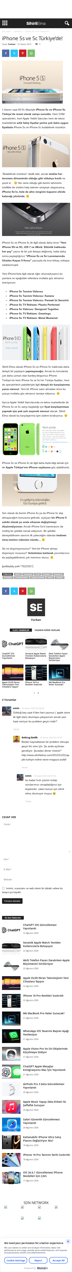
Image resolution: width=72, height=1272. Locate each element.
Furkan (11, 44)
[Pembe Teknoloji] (28, 1225)
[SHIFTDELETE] (11, 1213)
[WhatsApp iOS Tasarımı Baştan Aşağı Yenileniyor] (11, 1036)
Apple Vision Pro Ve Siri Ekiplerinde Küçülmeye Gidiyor (45, 1050)
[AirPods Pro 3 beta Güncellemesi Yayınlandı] (11, 1089)
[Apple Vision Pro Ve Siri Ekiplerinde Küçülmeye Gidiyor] (11, 1054)
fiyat (37, 574)
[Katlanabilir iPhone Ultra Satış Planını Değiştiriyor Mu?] (11, 1142)
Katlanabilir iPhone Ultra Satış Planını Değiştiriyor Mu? (42, 1138)
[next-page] (38, 693)
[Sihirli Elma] (28, 1213)
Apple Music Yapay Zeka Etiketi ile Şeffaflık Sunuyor (44, 1103)
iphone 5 (47, 574)
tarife (50, 577)
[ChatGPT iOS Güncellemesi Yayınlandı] (12, 644)
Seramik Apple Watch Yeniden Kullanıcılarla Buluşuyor (35, 655)
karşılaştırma (37, 577)
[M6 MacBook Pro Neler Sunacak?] (59, 672)
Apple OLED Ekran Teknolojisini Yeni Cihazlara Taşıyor (11, 684)
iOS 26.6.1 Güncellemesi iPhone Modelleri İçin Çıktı (43, 1174)
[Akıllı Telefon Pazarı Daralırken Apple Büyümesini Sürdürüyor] (59, 644)
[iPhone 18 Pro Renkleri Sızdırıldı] (36, 672)
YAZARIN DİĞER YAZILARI (47, 630)
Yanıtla (16, 729)
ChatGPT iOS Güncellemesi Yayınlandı (8, 655)
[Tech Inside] (62, 1213)
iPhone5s (8, 577)
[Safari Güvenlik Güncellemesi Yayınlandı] (11, 1124)
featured (28, 574)
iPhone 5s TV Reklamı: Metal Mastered (33, 317)
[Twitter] (14, 53)
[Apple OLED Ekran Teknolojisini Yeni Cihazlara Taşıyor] (12, 672)
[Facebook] (5, 53)
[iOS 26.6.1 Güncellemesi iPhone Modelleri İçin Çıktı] (11, 1177)
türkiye (59, 577)
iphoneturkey (21, 577)
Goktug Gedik (30, 737)
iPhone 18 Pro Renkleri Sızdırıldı (33, 683)
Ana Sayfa (6, 31)
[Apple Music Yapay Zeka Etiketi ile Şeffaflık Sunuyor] (11, 1107)
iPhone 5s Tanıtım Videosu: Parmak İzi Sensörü (39, 300)
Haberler (18, 31)
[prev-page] (34, 693)
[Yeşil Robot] (45, 1213)
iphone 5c (58, 574)
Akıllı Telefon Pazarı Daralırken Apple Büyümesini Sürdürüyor (58, 657)
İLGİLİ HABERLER (21, 630)
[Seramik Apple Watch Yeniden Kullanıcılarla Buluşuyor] (36, 644)
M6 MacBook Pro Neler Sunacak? (57, 683)
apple (17, 574)
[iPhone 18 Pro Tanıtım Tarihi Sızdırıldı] (11, 1160)
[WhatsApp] (31, 53)
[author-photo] (36, 607)
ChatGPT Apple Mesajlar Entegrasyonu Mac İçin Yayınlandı (44, 1068)
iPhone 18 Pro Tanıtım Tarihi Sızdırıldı (46, 1154)
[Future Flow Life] (45, 1225)
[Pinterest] (22, 53)
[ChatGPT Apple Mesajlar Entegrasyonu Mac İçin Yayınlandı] (11, 1071)
